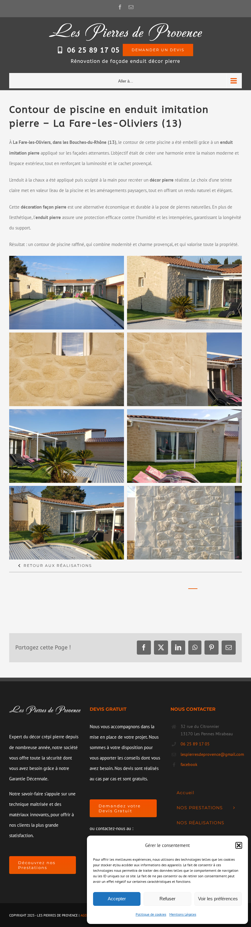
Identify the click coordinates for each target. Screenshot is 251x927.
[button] (239, 845)
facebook (189, 764)
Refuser (167, 898)
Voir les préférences (218, 898)
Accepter (117, 898)
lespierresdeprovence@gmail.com (211, 754)
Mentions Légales (182, 914)
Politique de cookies (151, 914)
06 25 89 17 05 (93, 50)
